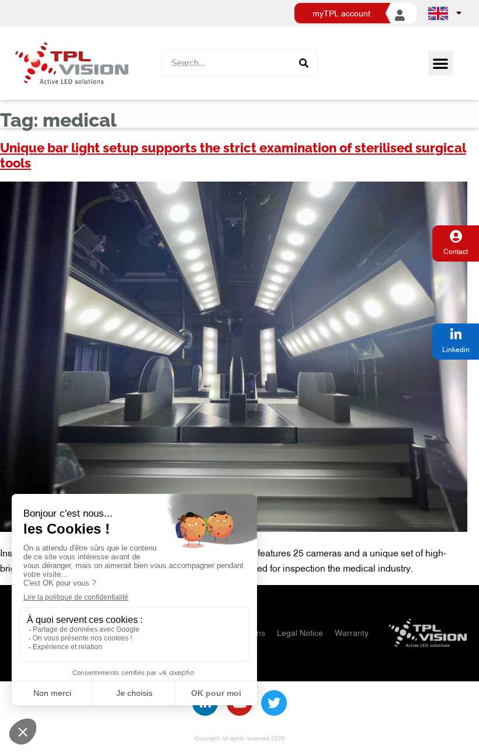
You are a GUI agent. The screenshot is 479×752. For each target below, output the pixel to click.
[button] (440, 63)
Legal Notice (300, 633)
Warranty (352, 633)
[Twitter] (274, 703)
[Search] (303, 62)
